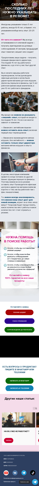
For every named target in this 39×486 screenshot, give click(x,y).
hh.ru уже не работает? (16, 431)
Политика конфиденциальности (13, 478)
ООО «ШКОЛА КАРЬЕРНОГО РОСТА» (14, 455)
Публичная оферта (9, 481)
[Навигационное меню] (34, 4)
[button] (20, 312)
